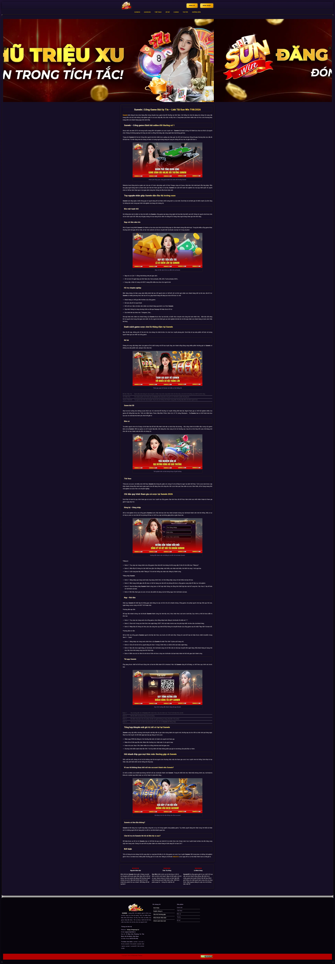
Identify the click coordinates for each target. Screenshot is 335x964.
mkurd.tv (176, 856)
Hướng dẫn (196, 12)
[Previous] (5, 48)
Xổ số (168, 12)
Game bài (147, 12)
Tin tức (185, 12)
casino (176, 12)
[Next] (330, 48)
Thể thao (158, 12)
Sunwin (137, 12)
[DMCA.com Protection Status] (206, 956)
